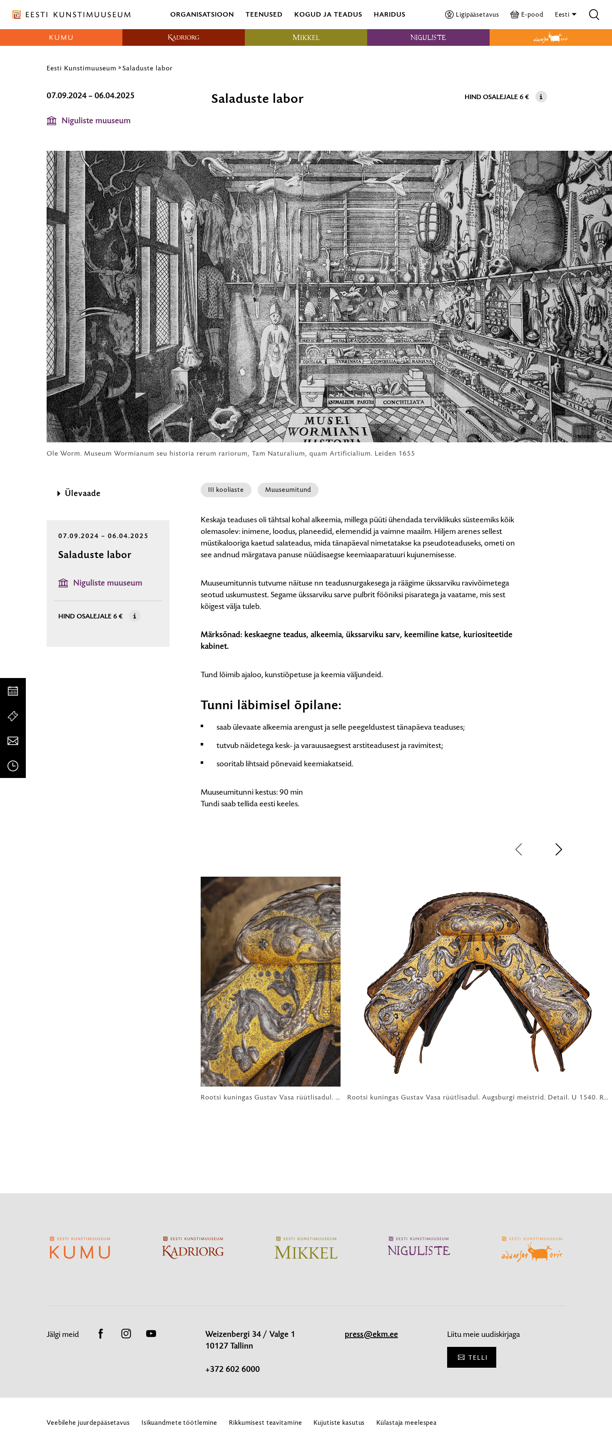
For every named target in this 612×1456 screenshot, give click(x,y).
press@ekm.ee (371, 1334)
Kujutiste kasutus (339, 1422)
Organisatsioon (202, 14)
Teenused (264, 14)
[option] (271, 989)
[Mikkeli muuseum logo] (306, 37)
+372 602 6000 (232, 1369)
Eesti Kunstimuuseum (82, 68)
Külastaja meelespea (406, 1422)
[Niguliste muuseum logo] (428, 37)
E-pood (532, 14)
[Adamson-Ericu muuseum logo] (551, 37)
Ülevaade (83, 494)
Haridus (390, 14)
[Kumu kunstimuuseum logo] (61, 37)
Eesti (563, 14)
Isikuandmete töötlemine (179, 1422)
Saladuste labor (147, 68)
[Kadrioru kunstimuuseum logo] (183, 37)
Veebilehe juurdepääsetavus (88, 1422)
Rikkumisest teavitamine (265, 1422)
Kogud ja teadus (328, 14)
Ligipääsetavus (477, 14)
